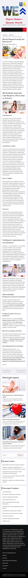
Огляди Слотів (6, 521)
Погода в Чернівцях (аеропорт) (10, 497)
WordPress (23, 575)
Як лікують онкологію (7, 516)
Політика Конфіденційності (9, 553)
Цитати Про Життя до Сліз (9, 499)
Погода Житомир (6, 492)
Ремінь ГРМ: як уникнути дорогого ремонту (13, 465)
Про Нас (5, 555)
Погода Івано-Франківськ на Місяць (11, 494)
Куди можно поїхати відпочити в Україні (12, 513)
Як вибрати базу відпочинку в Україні (11, 511)
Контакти (5, 558)
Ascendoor (11, 575)
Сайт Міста (5, 566)
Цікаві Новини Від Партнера (10, 560)
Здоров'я (4, 364)
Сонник (4, 568)
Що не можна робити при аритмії (11, 419)
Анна (15, 44)
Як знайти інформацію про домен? (10, 518)
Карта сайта (5, 563)
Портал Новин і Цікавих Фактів (18, 574)
